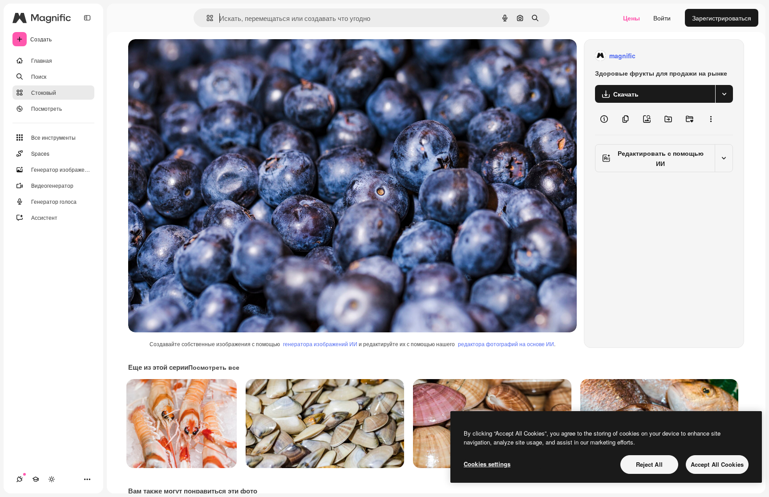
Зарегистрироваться (721, 17)
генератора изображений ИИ (320, 343)
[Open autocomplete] (206, 18)
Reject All (649, 464)
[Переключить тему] (52, 479)
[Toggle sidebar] (87, 18)
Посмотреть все (213, 367)
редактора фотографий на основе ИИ (506, 343)
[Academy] (35, 479)
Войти (662, 17)
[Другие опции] (711, 119)
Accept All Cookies (717, 464)
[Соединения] (19, 479)
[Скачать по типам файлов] (724, 94)
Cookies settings (487, 464)
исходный (188, 56)
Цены (631, 17)
